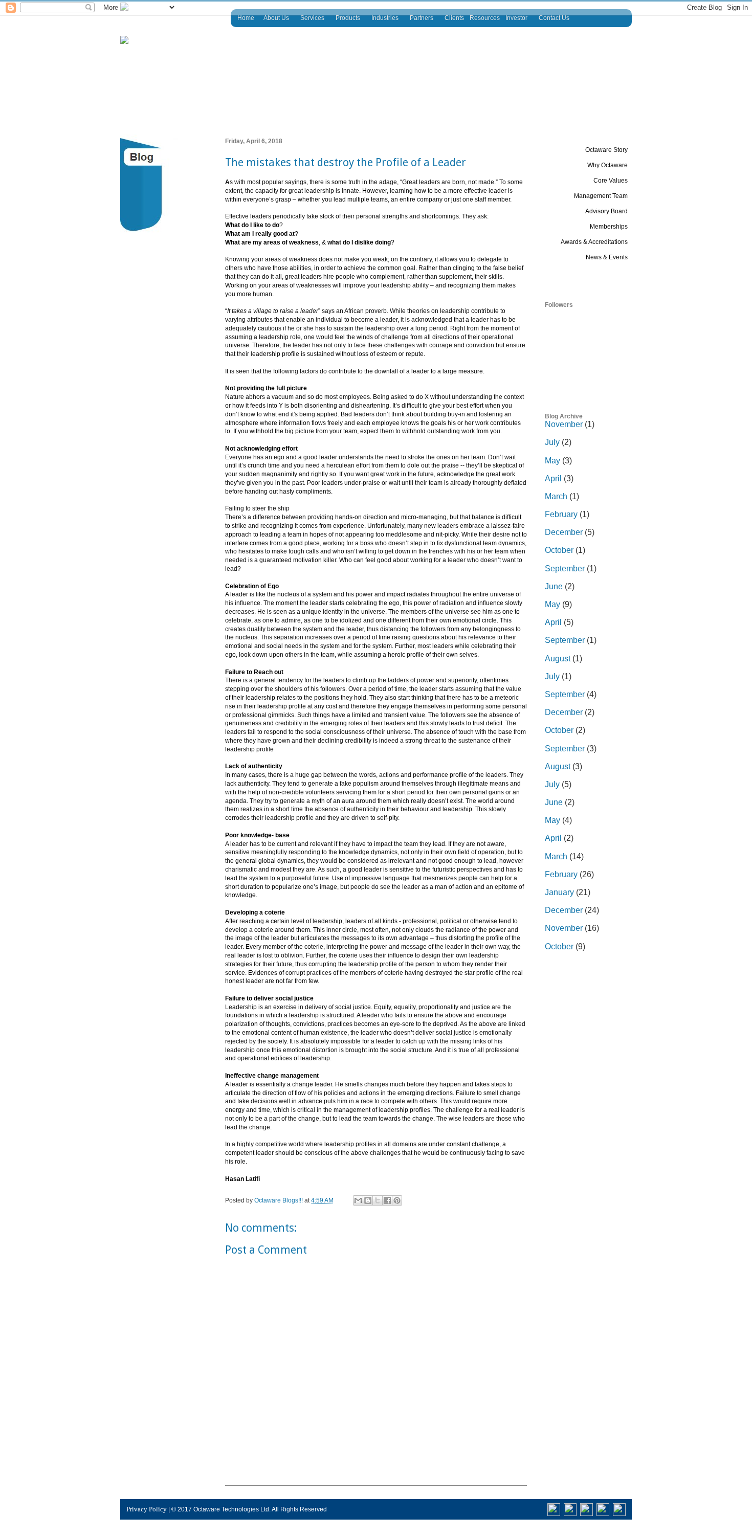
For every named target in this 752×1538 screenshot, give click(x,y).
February (561, 514)
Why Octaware (607, 165)
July (552, 442)
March (556, 496)
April (553, 478)
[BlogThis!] (368, 1200)
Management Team (601, 195)
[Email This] (358, 1200)
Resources (485, 17)
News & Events (607, 257)
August (557, 658)
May (552, 460)
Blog (621, 272)
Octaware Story (606, 149)
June (554, 586)
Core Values (610, 180)
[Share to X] (377, 1200)
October (559, 550)
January (559, 892)
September (565, 568)
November (564, 424)
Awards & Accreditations (594, 242)
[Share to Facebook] (387, 1200)
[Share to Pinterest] (397, 1200)
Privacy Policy (146, 1509)
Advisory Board (606, 211)
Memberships (609, 226)
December (564, 532)
